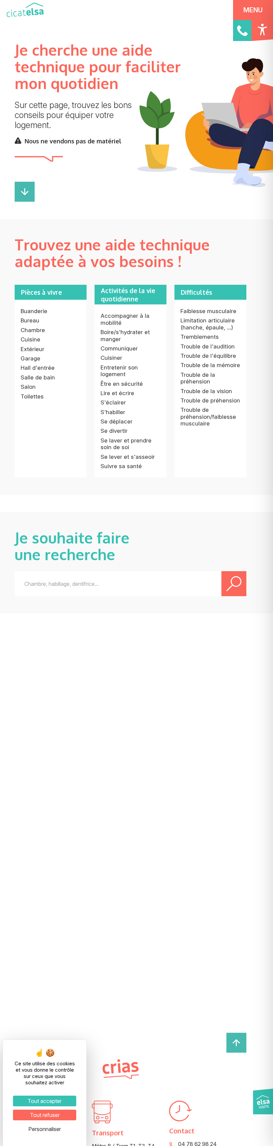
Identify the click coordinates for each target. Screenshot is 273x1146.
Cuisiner (111, 357)
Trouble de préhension (210, 400)
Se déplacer (117, 421)
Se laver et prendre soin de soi (126, 443)
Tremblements (199, 336)
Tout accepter (45, 1101)
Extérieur (32, 349)
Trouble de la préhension (197, 378)
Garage (30, 358)
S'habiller (113, 412)
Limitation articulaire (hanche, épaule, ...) (207, 323)
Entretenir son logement (119, 370)
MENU (253, 10)
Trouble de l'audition (207, 346)
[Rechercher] (233, 583)
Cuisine (30, 339)
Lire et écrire (117, 393)
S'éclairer (113, 402)
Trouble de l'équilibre (208, 355)
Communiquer (119, 348)
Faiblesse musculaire (208, 311)
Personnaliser (44, 1129)
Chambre (33, 330)
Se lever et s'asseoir (128, 456)
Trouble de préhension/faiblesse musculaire (208, 416)
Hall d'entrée (38, 367)
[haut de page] (236, 1042)
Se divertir (114, 430)
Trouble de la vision (206, 391)
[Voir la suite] (25, 199)
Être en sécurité (122, 383)
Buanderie (34, 311)
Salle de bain (38, 377)
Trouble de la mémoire (210, 365)
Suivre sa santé (121, 466)
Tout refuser (45, 1115)
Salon (28, 386)
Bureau (30, 320)
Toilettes (32, 396)
